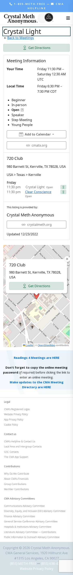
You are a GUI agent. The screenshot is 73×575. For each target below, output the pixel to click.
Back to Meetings (20, 38)
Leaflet (29, 345)
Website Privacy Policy (36, 568)
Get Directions (39, 48)
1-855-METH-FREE (30, 4)
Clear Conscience (38, 192)
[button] (36, 296)
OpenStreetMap (46, 345)
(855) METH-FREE (23, 563)
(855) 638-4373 (52, 563)
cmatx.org (39, 145)
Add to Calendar (38, 134)
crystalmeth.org (39, 224)
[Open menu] (67, 18)
